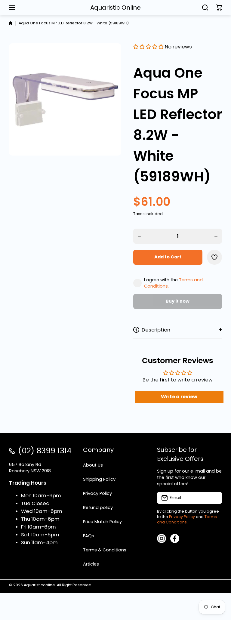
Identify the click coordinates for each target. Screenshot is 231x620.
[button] (219, 8)
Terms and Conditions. (187, 519)
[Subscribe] (214, 498)
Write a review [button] (179, 396)
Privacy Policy (182, 516)
